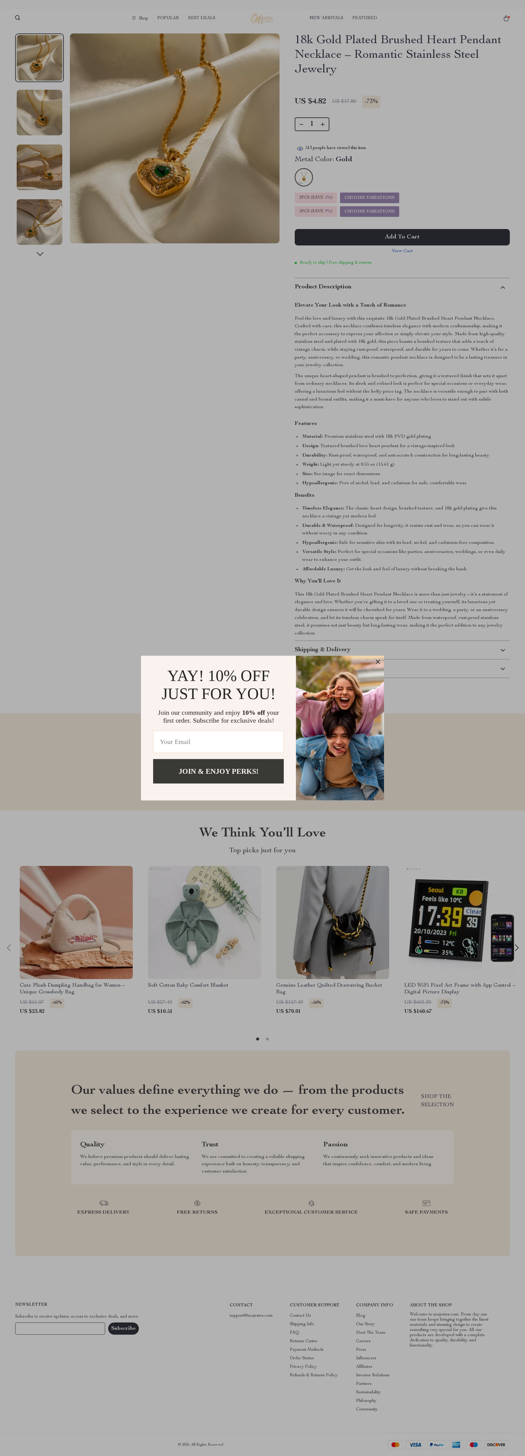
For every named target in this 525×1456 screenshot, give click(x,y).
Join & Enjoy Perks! (219, 771)
